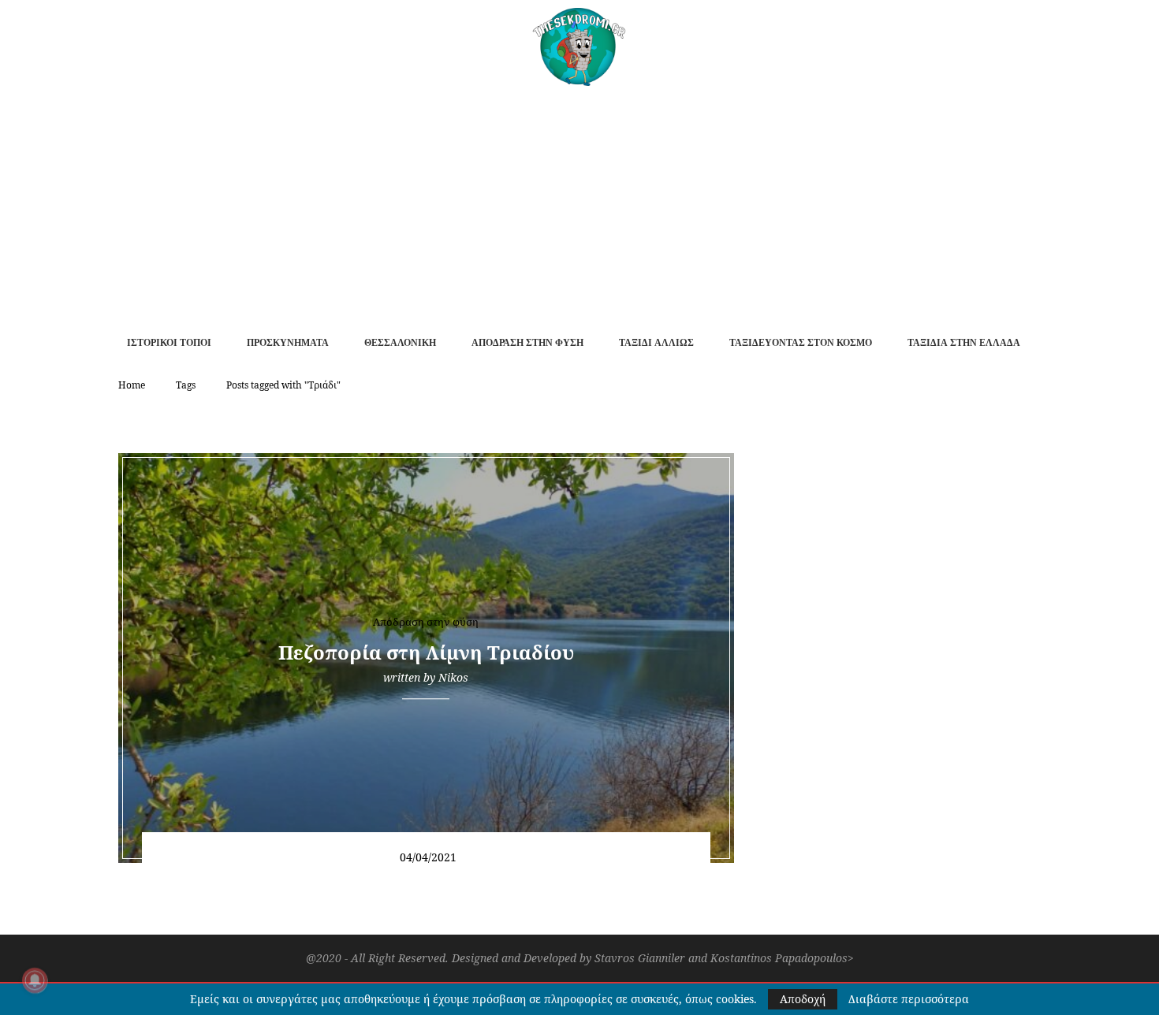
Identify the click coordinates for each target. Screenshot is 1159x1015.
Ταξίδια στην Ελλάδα (963, 343)
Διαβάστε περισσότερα (908, 999)
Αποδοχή (802, 998)
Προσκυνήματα (288, 343)
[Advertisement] (579, 204)
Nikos (453, 677)
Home (131, 385)
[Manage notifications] (34, 980)
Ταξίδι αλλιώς (656, 343)
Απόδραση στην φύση (527, 343)
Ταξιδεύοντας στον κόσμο (800, 343)
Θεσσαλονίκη (400, 343)
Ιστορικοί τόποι (169, 343)
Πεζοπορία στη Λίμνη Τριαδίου (426, 652)
